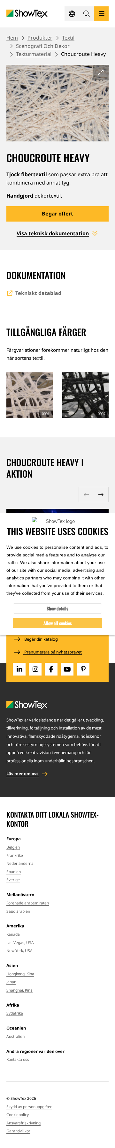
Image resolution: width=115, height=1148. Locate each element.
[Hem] (27, 14)
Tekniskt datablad (38, 293)
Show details (57, 608)
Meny (101, 13)
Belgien (13, 847)
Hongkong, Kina (20, 974)
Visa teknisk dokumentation (53, 233)
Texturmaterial (33, 53)
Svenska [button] (72, 13)
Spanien (13, 871)
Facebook (51, 669)
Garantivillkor (18, 1131)
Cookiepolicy (17, 1114)
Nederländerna (20, 863)
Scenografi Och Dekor (43, 45)
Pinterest (83, 669)
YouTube (67, 669)
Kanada (13, 934)
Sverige (13, 879)
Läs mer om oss (22, 773)
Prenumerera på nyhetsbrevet (52, 652)
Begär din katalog (40, 639)
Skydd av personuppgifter (29, 1106)
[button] (86, 13)
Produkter (39, 37)
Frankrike (14, 855)
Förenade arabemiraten (27, 903)
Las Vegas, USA (20, 942)
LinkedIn (19, 669)
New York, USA (19, 950)
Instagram (35, 669)
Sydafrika (14, 1013)
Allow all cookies (57, 623)
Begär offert (57, 213)
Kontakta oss (17, 1059)
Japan (11, 982)
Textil (68, 37)
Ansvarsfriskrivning (23, 1123)
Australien (15, 1036)
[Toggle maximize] (101, 72)
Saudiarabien (18, 911)
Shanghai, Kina (19, 990)
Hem (12, 37)
